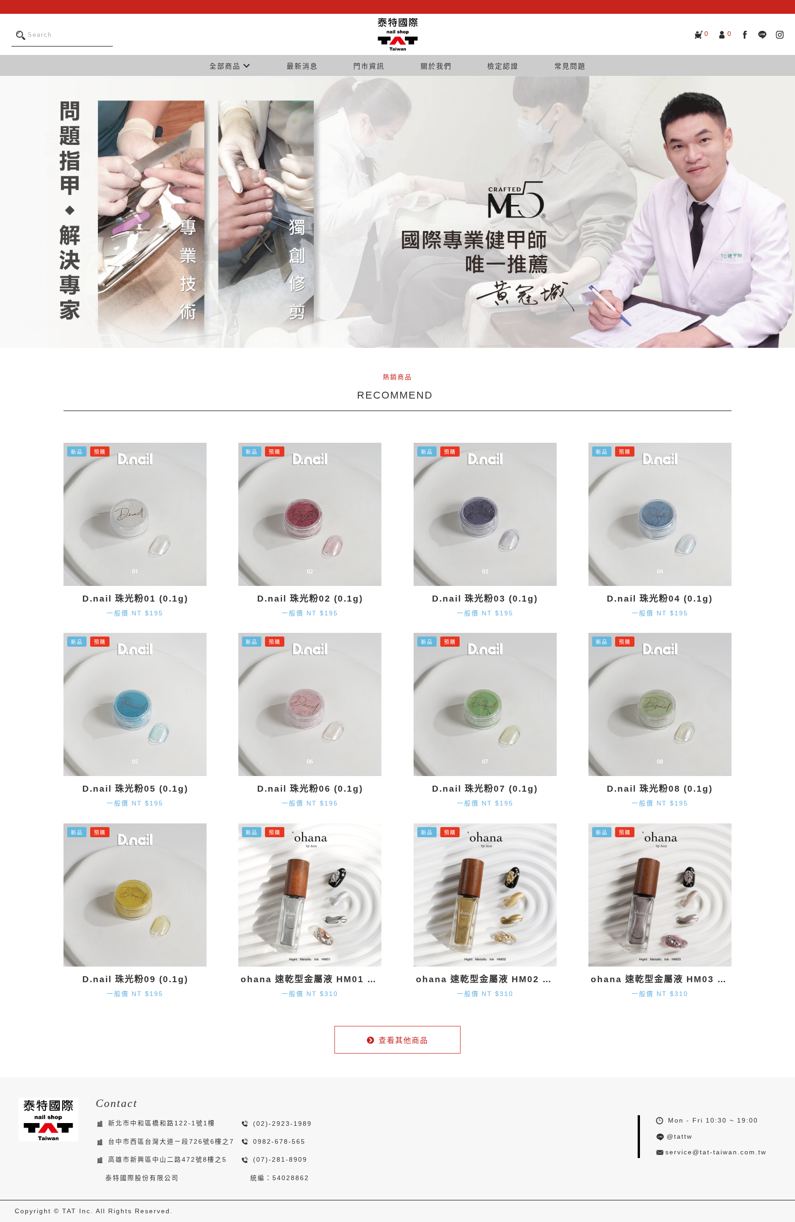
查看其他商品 (403, 1040)
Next (786, 212)
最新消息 (302, 66)
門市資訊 (369, 66)
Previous (9, 212)
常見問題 (570, 66)
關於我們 (436, 66)
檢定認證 (502, 66)
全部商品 (226, 66)
